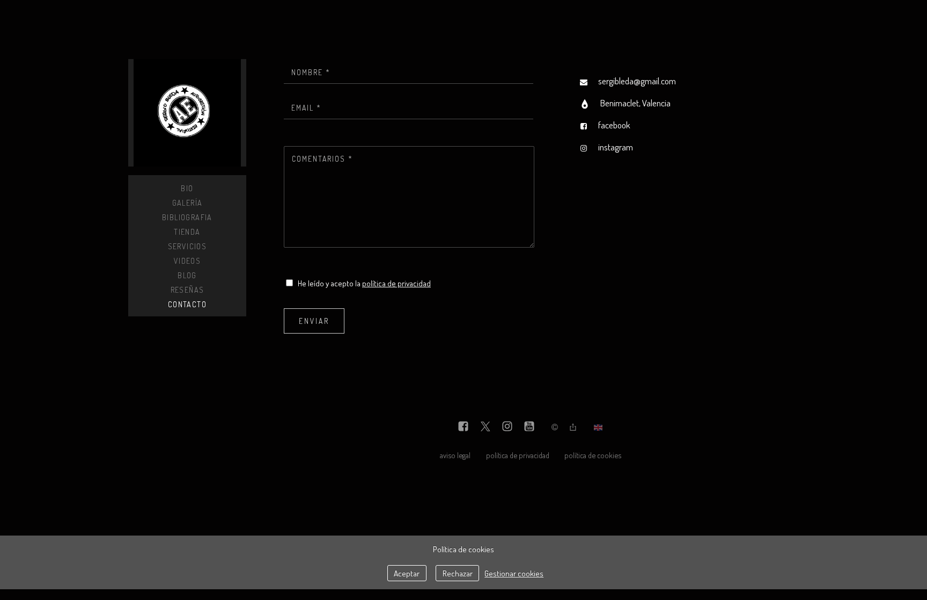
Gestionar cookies (513, 573)
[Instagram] (507, 427)
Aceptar (407, 573)
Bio (187, 188)
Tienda (187, 231)
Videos (187, 260)
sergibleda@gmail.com (637, 80)
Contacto (187, 304)
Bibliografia (187, 217)
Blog (187, 275)
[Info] (554, 427)
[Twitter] (485, 427)
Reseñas (187, 289)
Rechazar (458, 573)
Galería (187, 202)
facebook (614, 125)
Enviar (314, 321)
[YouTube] (529, 427)
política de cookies (592, 455)
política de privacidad (396, 283)
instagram (615, 147)
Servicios (187, 246)
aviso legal (455, 455)
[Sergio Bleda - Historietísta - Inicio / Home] (187, 113)
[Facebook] (463, 427)
